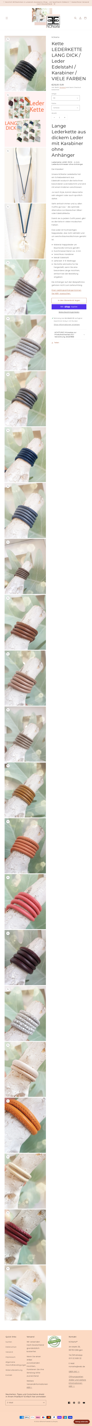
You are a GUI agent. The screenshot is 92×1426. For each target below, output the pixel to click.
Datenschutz (11, 1347)
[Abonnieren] (43, 1402)
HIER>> (29, 1387)
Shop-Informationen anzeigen (67, 324)
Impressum (10, 1357)
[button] (6, 18)
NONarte (42, 1421)
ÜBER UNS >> (74, 1371)
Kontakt (9, 1375)
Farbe (54, 103)
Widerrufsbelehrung (14, 1370)
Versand (62, 87)
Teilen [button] (56, 343)
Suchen (9, 1342)
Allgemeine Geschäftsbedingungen (16, 1363)
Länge (54, 94)
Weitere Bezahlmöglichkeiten (69, 312)
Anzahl (54, 113)
